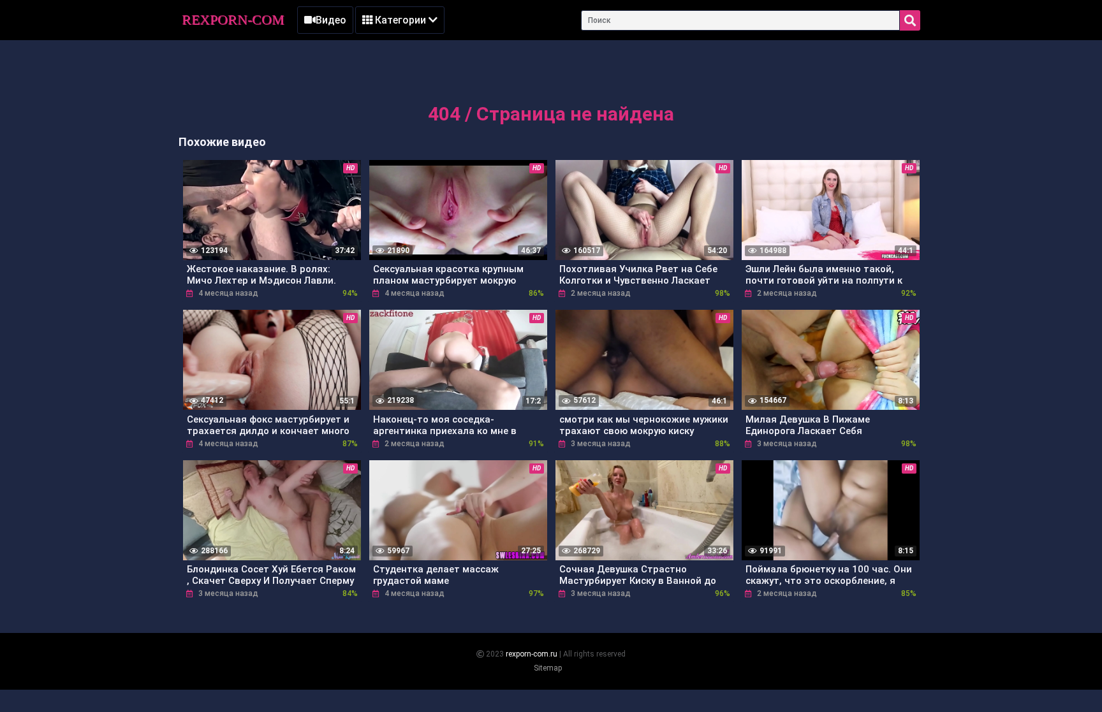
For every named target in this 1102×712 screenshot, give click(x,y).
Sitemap (548, 668)
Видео (331, 20)
